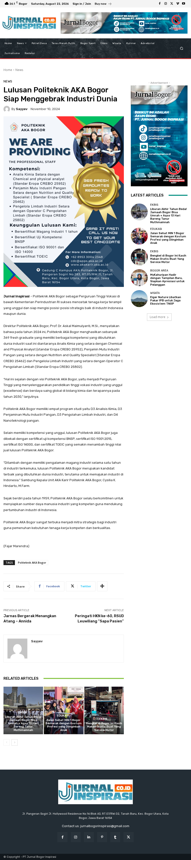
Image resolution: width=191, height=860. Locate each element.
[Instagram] (166, 4)
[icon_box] (103, 4)
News (19, 70)
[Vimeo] (178, 4)
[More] (102, 586)
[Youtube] (184, 4)
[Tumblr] (115, 837)
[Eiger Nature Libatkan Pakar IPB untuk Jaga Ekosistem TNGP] (139, 298)
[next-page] (14, 742)
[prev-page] (6, 742)
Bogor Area (159, 270)
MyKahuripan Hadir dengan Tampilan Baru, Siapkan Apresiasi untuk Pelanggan (167, 279)
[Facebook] (160, 4)
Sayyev (21, 109)
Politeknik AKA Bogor (32, 562)
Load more (157, 317)
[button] (182, 48)
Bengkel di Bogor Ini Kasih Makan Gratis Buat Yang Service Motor (104, 726)
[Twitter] (172, 4)
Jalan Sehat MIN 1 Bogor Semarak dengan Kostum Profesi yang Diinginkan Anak (64, 725)
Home (7, 70)
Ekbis (23, 712)
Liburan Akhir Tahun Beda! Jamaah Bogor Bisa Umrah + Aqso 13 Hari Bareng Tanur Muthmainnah (23, 723)
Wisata (155, 293)
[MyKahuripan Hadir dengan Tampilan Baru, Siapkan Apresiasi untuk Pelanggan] (139, 277)
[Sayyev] (7, 109)
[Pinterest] (102, 837)
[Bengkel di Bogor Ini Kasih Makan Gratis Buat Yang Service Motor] (104, 710)
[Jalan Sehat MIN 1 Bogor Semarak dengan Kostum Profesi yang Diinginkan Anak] (63, 710)
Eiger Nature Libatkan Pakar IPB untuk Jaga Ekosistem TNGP (165, 300)
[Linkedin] (89, 837)
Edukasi (63, 715)
